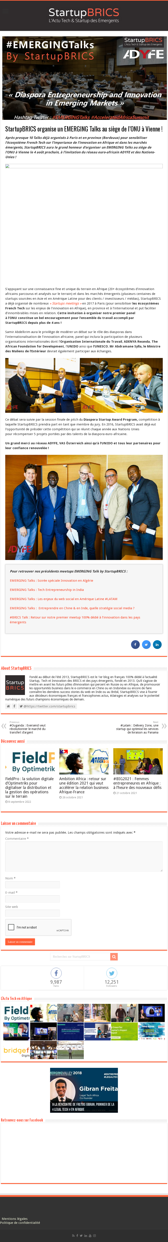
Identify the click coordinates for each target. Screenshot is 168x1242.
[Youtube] (90, 1235)
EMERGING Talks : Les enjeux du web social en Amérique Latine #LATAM (63, 599)
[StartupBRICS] (84, 15)
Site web (11, 907)
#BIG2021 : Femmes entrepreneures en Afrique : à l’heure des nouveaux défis (137, 783)
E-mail (11, 893)
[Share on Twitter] (146, 647)
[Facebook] (77, 1235)
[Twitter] (81, 1235)
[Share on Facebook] (135, 647)
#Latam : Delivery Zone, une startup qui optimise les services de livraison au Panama (137, 727)
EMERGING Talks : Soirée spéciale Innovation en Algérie (51, 581)
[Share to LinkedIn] (157, 647)
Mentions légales (15, 1219)
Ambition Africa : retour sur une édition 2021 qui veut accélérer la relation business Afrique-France (83, 785)
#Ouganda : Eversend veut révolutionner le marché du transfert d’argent (28, 727)
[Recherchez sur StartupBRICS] (114, 956)
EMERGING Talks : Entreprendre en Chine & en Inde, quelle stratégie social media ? (72, 608)
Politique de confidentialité (20, 1223)
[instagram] (94, 1235)
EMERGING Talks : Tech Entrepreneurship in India (47, 590)
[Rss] (73, 1235)
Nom (10, 878)
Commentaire (17, 839)
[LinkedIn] (86, 1235)
